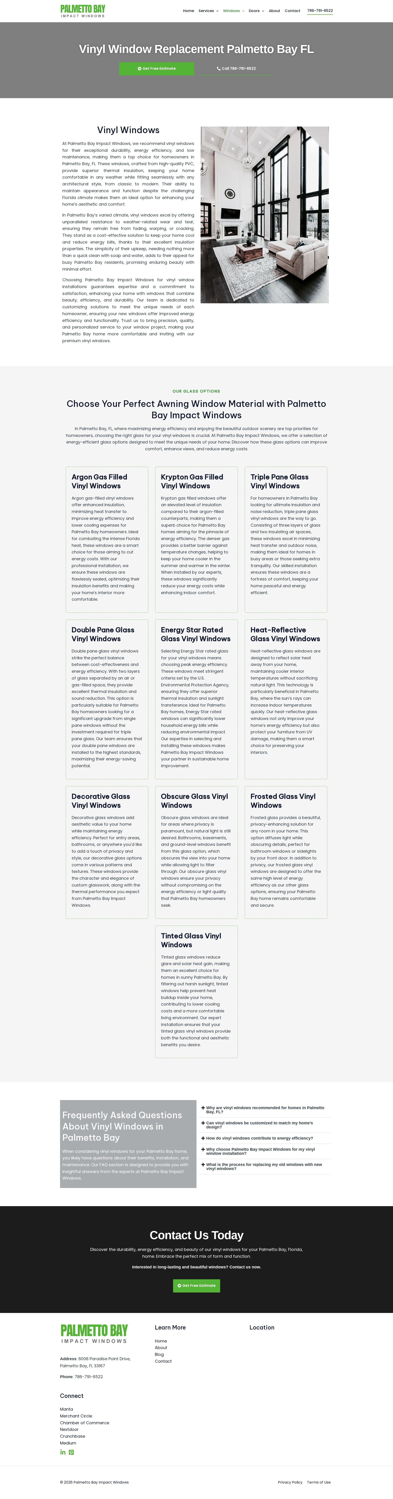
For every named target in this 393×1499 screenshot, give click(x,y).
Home (188, 10)
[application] (216, 11)
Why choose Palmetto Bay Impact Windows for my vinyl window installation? (260, 1151)
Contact (292, 10)
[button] (265, 1110)
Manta (66, 1409)
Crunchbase (72, 1436)
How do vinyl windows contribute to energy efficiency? (259, 1138)
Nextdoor (69, 1429)
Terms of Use (319, 1482)
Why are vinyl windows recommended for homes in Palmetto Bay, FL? (265, 1110)
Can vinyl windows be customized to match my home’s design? (259, 1125)
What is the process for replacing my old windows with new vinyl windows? (264, 1166)
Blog (159, 1354)
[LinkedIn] (63, 1452)
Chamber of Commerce (84, 1423)
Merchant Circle (76, 1416)
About (274, 10)
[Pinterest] (71, 1452)
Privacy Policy (290, 1482)
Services (206, 10)
